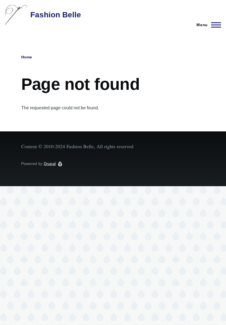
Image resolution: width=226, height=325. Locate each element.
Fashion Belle (55, 14)
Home (26, 57)
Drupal (50, 163)
